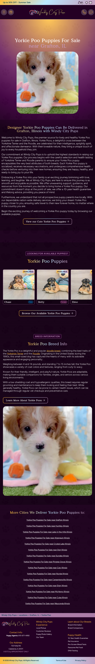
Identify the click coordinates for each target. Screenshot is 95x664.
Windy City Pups (9, 615)
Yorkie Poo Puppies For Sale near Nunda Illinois (47, 573)
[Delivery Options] (81, 2)
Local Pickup (41, 628)
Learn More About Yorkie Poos (24, 400)
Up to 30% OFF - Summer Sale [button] (17, 2)
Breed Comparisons (75, 628)
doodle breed (53, 350)
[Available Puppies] (11, 12)
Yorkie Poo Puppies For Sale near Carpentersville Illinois (47, 579)
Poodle (36, 353)
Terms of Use (61, 660)
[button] (86, 2)
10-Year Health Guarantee (78, 638)
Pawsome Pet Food (75, 647)
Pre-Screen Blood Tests (77, 644)
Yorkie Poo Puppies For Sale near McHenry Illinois (47, 591)
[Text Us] (91, 12)
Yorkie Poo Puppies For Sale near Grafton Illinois (47, 520)
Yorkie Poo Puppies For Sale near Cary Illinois (47, 568)
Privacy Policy (80, 660)
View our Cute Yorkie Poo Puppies (46, 221)
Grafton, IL (35, 615)
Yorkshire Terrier (15, 353)
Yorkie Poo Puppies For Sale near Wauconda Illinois (47, 603)
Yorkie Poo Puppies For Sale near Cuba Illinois (48, 597)
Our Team (40, 637)
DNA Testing (73, 651)
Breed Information (75, 625)
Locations (23, 615)
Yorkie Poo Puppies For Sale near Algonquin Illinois (47, 538)
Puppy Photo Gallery (44, 634)
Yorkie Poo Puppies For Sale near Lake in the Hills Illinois (47, 532)
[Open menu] (4, 12)
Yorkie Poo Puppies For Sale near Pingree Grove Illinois (47, 562)
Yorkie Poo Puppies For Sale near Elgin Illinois (47, 585)
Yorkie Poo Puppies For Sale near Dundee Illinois (47, 556)
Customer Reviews (43, 631)
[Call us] (84, 12)
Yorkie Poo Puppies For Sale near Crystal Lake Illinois (47, 544)
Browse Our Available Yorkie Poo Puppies (46, 313)
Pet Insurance (73, 641)
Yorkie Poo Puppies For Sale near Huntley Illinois (47, 526)
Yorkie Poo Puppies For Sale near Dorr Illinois (47, 550)
